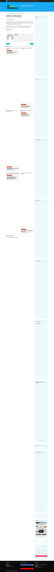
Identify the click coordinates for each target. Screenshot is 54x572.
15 (44, 550)
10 (36, 550)
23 (46, 551)
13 (41, 550)
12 (39, 550)
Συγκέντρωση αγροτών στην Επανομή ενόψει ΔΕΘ (26, 106)
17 (36, 551)
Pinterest (12, 31)
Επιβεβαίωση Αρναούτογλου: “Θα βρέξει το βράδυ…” (12, 52)
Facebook (7, 31)
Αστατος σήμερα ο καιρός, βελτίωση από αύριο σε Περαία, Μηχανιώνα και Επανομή (12, 177)
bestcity (8, 17)
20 (41, 551)
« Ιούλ (36, 558)
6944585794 (8, 565)
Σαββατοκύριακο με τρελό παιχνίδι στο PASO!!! (25, 115)
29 (44, 553)
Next (31, 43)
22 (44, 551)
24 (36, 553)
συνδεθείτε (16, 237)
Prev (8, 43)
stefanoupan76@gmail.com (10, 566)
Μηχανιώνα (8, 564)
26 (39, 553)
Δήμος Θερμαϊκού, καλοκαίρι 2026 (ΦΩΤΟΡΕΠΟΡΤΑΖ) (12, 169)
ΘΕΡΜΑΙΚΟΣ (10, 50)
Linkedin (10, 31)
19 (39, 551)
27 (41, 553)
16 (46, 550)
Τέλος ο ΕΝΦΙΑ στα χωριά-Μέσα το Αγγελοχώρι (27, 231)
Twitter (9, 31)
